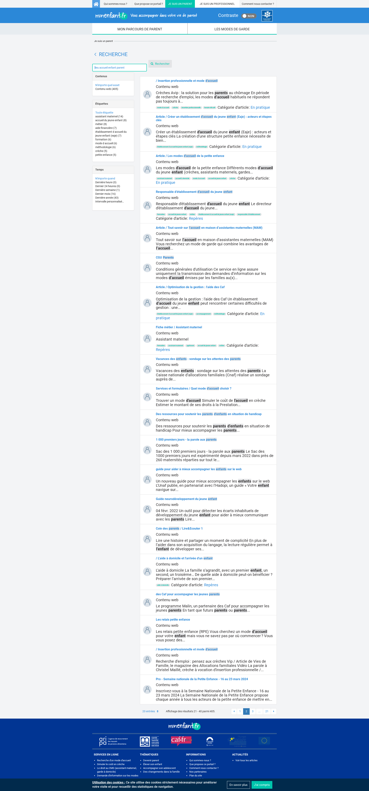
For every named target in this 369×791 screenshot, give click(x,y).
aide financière (106, 127)
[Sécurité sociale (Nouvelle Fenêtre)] (210, 741)
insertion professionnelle (191, 108)
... (259, 711)
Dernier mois (105, 193)
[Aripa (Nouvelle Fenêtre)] (113, 741)
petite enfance (105, 154)
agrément (190, 346)
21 (266, 711)
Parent (187, 3)
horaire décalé (209, 108)
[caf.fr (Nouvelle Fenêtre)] (181, 741)
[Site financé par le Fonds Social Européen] (264, 741)
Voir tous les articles (246, 760)
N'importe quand (105, 178)
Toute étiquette (104, 112)
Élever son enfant (152, 764)
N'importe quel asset (107, 85)
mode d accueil (106, 143)
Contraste (228, 15)
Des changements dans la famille (161, 771)
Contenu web (106, 88)
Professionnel (224, 3)
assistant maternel (109, 116)
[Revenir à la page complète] (95, 54)
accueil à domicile (182, 178)
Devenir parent (151, 760)
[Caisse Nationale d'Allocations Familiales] (267, 16)
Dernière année (107, 197)
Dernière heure (105, 182)
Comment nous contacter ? (258, 3)
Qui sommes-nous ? (115, 3)
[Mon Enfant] (184, 726)
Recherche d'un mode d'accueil (114, 760)
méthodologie (105, 147)
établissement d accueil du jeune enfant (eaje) (175, 147)
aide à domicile (163, 585)
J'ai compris (262, 785)
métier (101, 124)
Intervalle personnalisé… (109, 201)
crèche (101, 151)
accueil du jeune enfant (111, 120)
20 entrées (148, 711)
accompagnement (203, 314)
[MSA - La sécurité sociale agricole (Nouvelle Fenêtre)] (149, 741)
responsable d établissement (249, 214)
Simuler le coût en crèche (111, 764)
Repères (196, 218)
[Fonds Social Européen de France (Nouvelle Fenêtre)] (237, 741)
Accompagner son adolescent (159, 768)
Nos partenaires (198, 771)
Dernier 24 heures (107, 186)
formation (103, 139)
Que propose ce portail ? (148, 3)
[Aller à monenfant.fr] (96, 4)
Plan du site (195, 775)
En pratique (260, 107)
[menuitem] (140, 29)
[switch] (249, 15)
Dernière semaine (107, 190)
